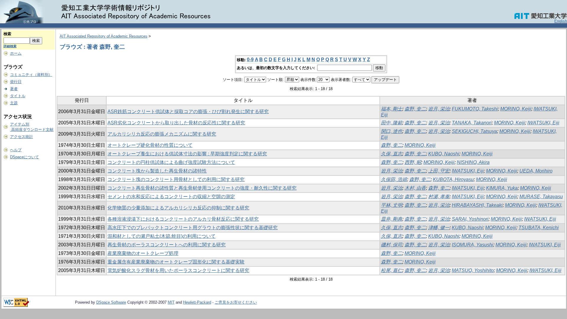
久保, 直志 (391, 153)
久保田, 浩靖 (394, 179)
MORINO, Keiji (515, 108)
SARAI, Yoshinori (470, 219)
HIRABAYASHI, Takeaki (477, 205)
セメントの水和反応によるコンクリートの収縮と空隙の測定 (171, 196)
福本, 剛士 (391, 108)
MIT (171, 302)
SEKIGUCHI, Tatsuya (474, 131)
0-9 (250, 59)
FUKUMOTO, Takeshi (475, 108)
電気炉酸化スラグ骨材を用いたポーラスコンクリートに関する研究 (178, 270)
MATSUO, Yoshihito (473, 270)
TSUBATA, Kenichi (539, 227)
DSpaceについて (24, 157)
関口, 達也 (391, 131)
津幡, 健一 (438, 227)
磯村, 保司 (391, 244)
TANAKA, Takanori (472, 122)
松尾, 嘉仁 (391, 270)
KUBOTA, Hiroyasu (453, 179)
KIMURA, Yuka (502, 188)
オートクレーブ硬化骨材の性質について (150, 145)
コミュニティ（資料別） (31, 74)
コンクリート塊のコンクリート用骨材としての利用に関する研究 (176, 179)
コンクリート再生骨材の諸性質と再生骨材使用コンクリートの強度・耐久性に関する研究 (201, 188)
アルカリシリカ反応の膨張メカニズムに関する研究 (161, 133)
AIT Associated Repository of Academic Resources (103, 36)
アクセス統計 (21, 136)
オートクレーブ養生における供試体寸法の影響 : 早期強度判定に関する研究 (187, 153)
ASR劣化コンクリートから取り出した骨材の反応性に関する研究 (176, 122)
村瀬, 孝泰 (438, 196)
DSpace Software (111, 302)
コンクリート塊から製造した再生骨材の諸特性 (157, 170)
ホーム (16, 53)
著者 (14, 89)
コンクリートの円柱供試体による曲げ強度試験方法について (171, 162)
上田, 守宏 (438, 170)
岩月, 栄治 (438, 108)
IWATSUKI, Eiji (543, 122)
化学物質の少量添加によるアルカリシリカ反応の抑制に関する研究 (178, 207)
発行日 (16, 81)
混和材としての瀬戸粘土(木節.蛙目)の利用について (161, 236)
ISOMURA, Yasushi (472, 244)
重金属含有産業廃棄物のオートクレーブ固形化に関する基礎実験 (176, 261)
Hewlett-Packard (197, 302)
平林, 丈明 (391, 205)
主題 (14, 103)
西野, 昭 (413, 162)
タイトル (17, 96)
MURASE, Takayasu (541, 196)
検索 (7, 34)
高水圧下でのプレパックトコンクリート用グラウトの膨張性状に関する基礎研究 (192, 227)
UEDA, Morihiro (536, 170)
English (560, 21)
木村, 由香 (415, 188)
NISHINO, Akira (473, 162)
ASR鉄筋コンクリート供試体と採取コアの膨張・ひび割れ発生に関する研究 (188, 111)
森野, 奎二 (415, 108)
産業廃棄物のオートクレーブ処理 (142, 253)
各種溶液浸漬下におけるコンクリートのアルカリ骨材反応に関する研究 (183, 219)
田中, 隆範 (391, 122)
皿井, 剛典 (391, 219)
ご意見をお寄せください (236, 302)
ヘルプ (16, 150)
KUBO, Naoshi (443, 153)
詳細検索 (10, 46)
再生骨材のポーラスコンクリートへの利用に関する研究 (166, 244)
